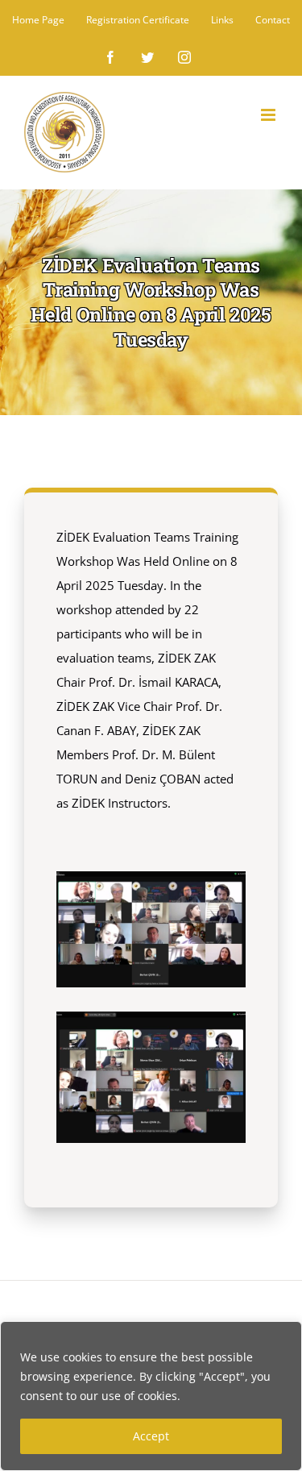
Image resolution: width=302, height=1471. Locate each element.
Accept (151, 1436)
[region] (151, 1396)
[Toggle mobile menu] (269, 114)
